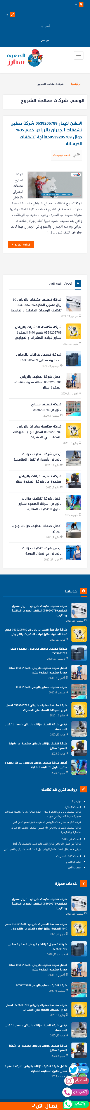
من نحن (45, 40)
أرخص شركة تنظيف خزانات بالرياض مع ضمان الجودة (42, 551)
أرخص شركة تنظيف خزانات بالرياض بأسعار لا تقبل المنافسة (38, 457)
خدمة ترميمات (62, 155)
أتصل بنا (45, 26)
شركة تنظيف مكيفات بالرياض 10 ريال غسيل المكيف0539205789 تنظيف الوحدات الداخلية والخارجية (36, 305)
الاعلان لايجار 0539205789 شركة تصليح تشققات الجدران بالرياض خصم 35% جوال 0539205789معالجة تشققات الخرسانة (46, 134)
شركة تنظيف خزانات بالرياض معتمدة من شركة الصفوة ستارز (38, 479)
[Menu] (78, 55)
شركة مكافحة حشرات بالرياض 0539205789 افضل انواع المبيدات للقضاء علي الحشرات (37, 432)
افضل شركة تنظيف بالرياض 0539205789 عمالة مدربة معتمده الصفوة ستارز (38, 382)
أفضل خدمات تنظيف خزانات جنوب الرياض (37, 528)
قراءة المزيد (22, 244)
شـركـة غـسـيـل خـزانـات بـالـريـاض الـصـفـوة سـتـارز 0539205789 (39, 357)
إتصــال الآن (47, 1106)
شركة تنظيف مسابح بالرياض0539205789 (46, 407)
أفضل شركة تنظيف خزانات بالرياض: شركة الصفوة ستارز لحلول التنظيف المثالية (40, 504)
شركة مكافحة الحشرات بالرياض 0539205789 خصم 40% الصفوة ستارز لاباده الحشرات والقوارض (38, 332)
